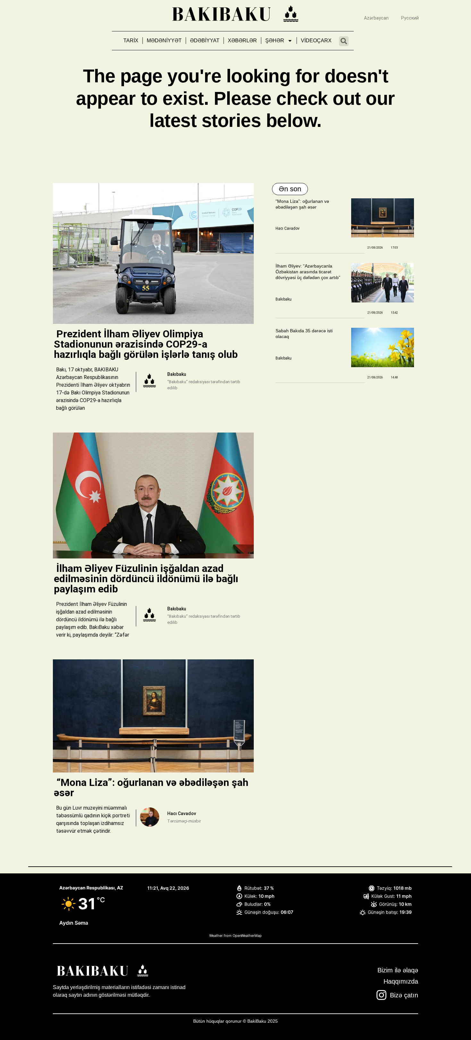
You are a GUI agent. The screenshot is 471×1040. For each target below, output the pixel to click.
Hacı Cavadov (288, 228)
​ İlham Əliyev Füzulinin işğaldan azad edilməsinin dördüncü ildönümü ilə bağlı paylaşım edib (146, 578)
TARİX (130, 40)
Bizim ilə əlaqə (397, 970)
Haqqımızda (401, 981)
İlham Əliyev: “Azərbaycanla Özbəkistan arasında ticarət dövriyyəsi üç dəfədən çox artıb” (308, 271)
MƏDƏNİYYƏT (164, 40)
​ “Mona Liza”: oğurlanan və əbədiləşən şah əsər (151, 787)
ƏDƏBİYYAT (204, 40)
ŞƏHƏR (274, 40)
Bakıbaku (284, 299)
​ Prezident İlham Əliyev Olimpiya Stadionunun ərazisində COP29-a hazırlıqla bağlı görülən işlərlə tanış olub (147, 344)
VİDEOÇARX (316, 40)
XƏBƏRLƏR (242, 40)
